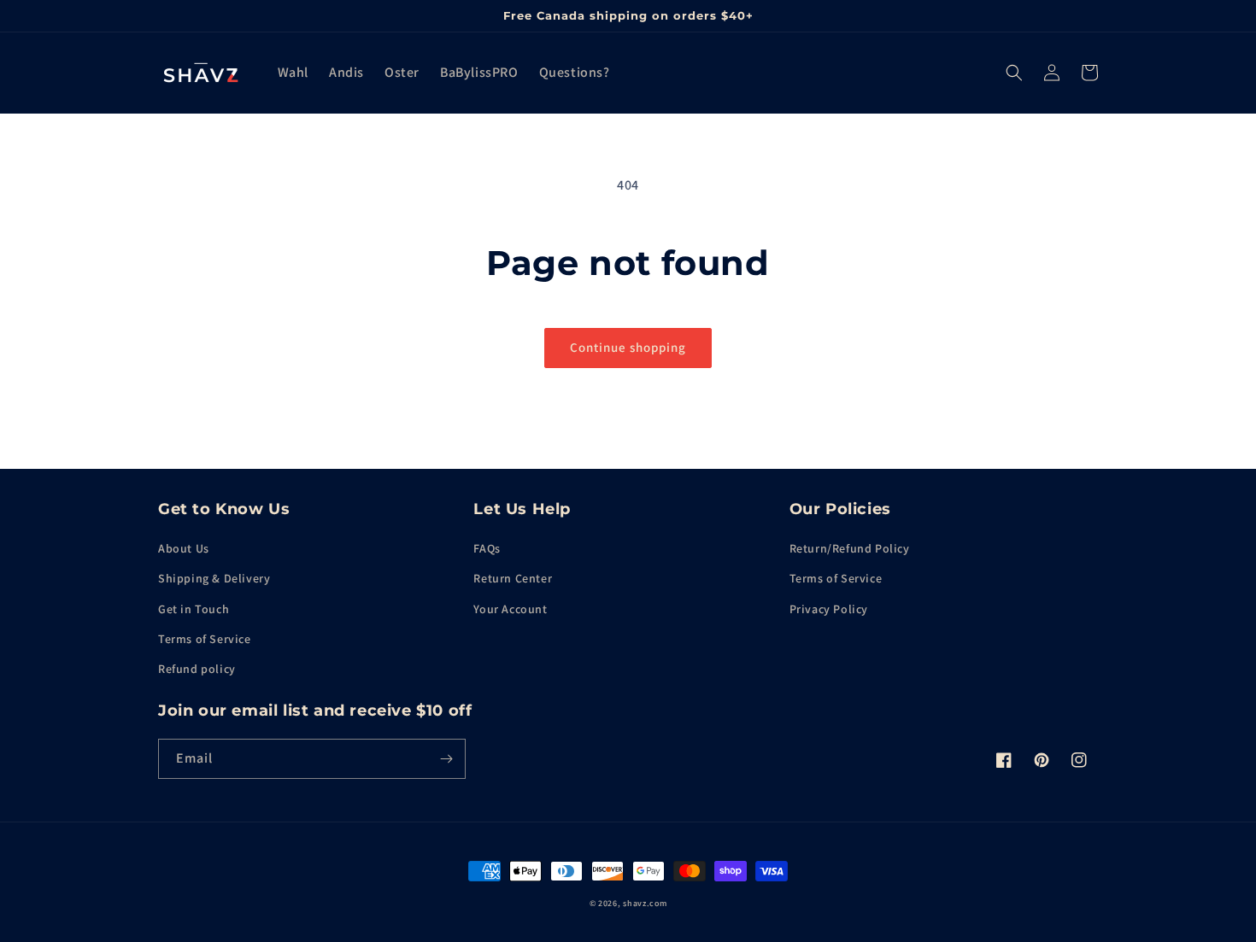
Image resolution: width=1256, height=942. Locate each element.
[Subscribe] (446, 759)
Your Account (510, 609)
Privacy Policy (828, 609)
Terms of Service (204, 639)
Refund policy (197, 668)
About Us (183, 548)
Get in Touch (193, 609)
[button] (1014, 72)
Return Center (512, 578)
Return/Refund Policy (849, 548)
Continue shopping (628, 347)
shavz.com (644, 903)
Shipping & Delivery (214, 578)
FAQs (486, 548)
